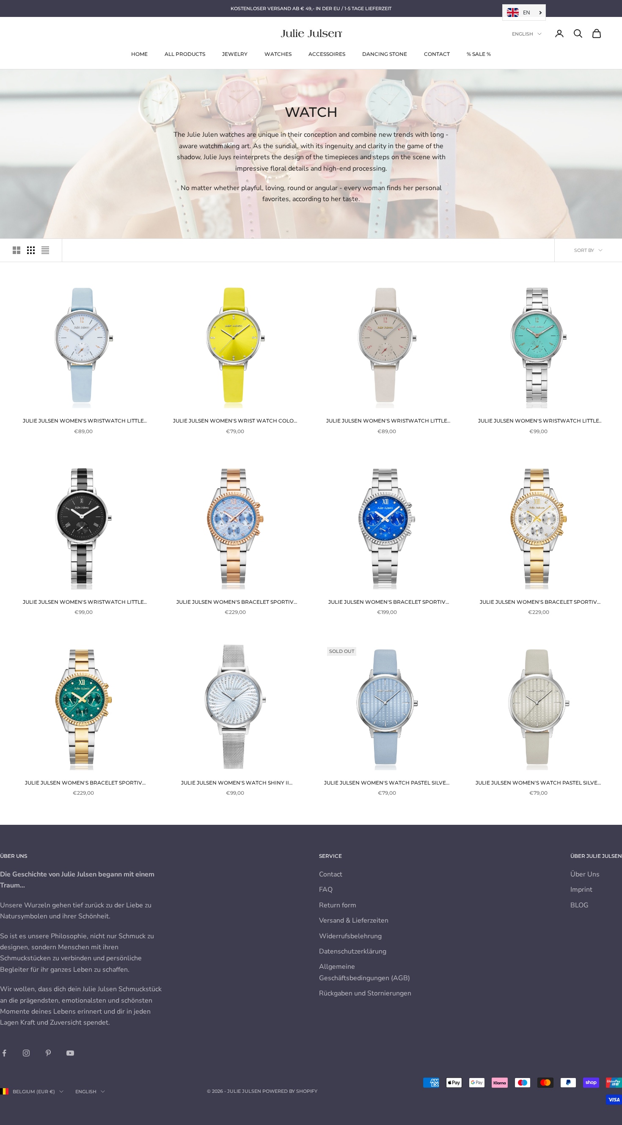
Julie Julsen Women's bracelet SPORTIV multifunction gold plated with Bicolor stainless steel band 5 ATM (538, 602)
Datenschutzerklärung (352, 951)
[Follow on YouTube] (70, 1053)
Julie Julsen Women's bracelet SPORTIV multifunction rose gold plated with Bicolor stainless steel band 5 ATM (235, 602)
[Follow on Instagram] (26, 1053)
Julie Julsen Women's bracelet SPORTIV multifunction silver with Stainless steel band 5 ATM (387, 602)
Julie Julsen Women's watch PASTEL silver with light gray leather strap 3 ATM (538, 783)
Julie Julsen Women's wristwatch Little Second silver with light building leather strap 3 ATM (83, 421)
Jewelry (235, 54)
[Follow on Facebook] (4, 1053)
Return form (337, 905)
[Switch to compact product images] (45, 250)
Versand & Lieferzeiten (353, 920)
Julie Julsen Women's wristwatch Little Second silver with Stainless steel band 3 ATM (539, 421)
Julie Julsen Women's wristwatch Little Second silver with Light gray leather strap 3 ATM (386, 421)
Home (139, 54)
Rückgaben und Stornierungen (365, 993)
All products (185, 54)
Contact (437, 54)
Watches (278, 54)
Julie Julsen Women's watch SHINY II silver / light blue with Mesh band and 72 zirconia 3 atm (235, 783)
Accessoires (326, 54)
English (522, 34)
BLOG (579, 905)
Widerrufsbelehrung (350, 936)
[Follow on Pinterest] (48, 1053)
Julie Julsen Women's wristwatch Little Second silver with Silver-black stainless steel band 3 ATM (83, 602)
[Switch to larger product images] (16, 250)
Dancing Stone (384, 54)
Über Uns (585, 874)
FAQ (326, 889)
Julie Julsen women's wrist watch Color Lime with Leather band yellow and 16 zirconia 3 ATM (235, 421)
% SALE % (479, 54)
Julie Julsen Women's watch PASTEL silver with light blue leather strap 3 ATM (387, 783)
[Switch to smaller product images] (31, 250)
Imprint (581, 889)
